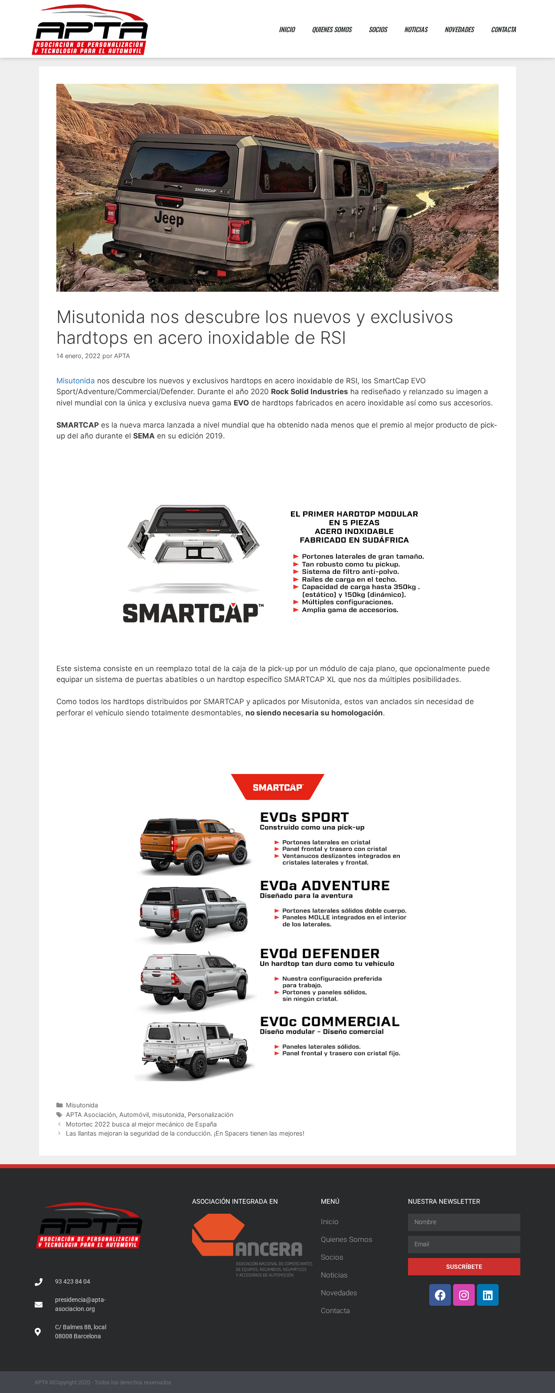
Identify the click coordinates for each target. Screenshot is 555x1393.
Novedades (458, 29)
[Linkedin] (488, 1295)
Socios (378, 29)
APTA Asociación (91, 1114)
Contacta (503, 29)
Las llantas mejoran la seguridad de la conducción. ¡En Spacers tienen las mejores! (185, 1133)
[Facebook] (440, 1295)
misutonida (168, 1114)
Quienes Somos (331, 29)
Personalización (210, 1114)
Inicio (286, 29)
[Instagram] (464, 1295)
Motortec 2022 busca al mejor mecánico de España (141, 1124)
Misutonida (75, 380)
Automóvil (134, 1114)
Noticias (415, 29)
